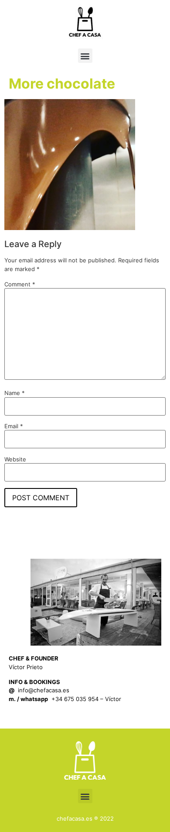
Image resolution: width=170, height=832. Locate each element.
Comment (19, 284)
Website (15, 459)
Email (13, 426)
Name (14, 393)
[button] (85, 55)
